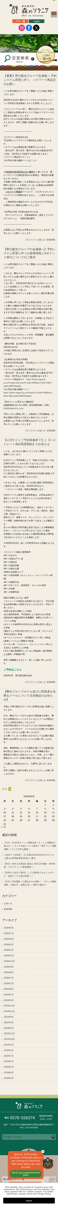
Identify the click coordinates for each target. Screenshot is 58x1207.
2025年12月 (9, 961)
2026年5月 (9, 944)
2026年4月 (9, 950)
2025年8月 (9, 972)
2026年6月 (9, 939)
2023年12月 (9, 1005)
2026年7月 (9, 933)
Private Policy (44, 1193)
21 (37, 816)
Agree (29, 1200)
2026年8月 (9, 928)
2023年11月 (9, 1011)
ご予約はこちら (13, 669)
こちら (27, 157)
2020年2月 (9, 1061)
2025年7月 (9, 978)
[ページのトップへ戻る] (51, 1182)
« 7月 (3, 827)
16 (53, 812)
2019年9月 (9, 1072)
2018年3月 (9, 1078)
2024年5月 (9, 1000)
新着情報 (51, 240)
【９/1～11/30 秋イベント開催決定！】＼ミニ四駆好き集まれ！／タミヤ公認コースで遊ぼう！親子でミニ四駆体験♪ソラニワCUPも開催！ (30, 846)
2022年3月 (9, 1045)
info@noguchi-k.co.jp (13, 408)
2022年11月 (9, 1033)
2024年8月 (9, 989)
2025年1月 (9, 983)
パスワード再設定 (14, 192)
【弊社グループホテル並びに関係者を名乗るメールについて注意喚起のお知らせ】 (30, 695)
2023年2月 (9, 1028)
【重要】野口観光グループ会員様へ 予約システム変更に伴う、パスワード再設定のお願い (30, 79)
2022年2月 (9, 1050)
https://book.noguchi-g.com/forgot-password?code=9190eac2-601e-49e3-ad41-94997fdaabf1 (28, 382)
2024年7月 (9, 994)
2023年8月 (9, 1017)
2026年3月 (9, 955)
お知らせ (41, 240)
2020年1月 (9, 1067)
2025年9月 (9, 967)
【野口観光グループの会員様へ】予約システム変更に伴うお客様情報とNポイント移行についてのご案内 (30, 253)
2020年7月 (9, 1056)
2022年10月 (9, 1039)
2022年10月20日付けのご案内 (20, 172)
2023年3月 (9, 1022)
